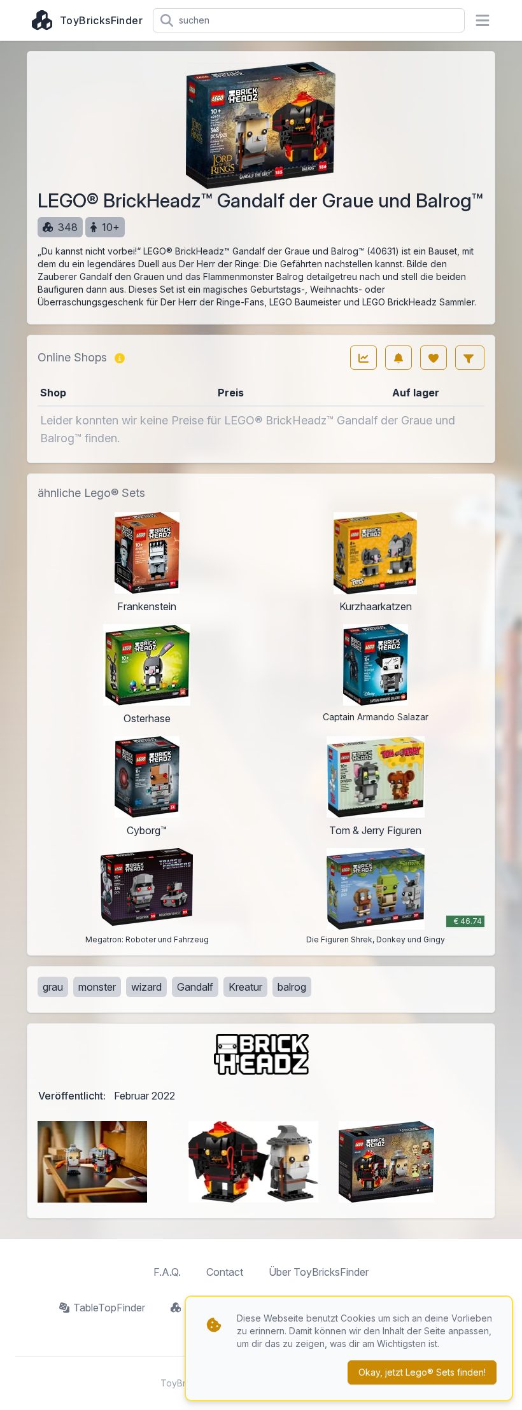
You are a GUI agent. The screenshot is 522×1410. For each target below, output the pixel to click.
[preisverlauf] (363, 358)
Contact (224, 1272)
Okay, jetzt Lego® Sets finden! (422, 1372)
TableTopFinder (109, 1307)
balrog (292, 987)
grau (53, 987)
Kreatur (245, 987)
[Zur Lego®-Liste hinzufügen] (433, 358)
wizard (146, 987)
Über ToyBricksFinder (319, 1272)
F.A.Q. (167, 1272)
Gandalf (195, 987)
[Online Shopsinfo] (119, 357)
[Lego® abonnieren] (398, 358)
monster (97, 987)
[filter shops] (469, 358)
